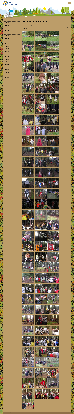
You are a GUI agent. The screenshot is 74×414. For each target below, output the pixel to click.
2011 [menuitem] (7, 59)
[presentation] (69, 3)
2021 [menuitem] (7, 33)
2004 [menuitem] (7, 77)
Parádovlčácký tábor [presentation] (28, 36)
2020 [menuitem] (7, 35)
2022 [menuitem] (7, 30)
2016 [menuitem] (7, 46)
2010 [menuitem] (7, 61)
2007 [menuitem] (7, 69)
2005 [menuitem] (7, 74)
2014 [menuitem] (7, 51)
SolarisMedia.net (66, 412)
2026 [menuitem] (7, 20)
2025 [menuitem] (7, 22)
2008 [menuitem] (7, 67)
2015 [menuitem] (7, 48)
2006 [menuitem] (7, 72)
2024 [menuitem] (7, 25)
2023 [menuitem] (7, 28)
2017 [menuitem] (7, 43)
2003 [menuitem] (7, 80)
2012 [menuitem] (7, 56)
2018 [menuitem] (7, 41)
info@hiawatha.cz (28, 412)
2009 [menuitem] (7, 64)
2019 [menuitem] (7, 38)
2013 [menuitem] (7, 54)
